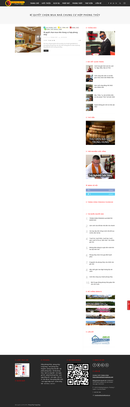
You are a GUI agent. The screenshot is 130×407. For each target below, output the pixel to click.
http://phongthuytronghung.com (103, 377)
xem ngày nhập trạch (48, 381)
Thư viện (89, 3)
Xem (46, 50)
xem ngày (53, 377)
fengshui (43, 368)
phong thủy (56, 364)
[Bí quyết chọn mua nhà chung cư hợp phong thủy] (28, 39)
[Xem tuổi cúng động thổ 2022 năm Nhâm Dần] (89, 88)
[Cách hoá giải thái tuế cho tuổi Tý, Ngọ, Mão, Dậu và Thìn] (89, 68)
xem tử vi (52, 383)
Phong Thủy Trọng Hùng (34, 405)
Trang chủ (34, 3)
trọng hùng (44, 366)
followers (111, 190)
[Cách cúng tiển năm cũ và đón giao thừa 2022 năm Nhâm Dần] (89, 78)
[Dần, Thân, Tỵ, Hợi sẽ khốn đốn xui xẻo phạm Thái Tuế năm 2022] (89, 97)
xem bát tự (46, 383)
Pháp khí (66, 3)
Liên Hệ (98, 3)
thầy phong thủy (46, 364)
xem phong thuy (53, 366)
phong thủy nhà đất (53, 368)
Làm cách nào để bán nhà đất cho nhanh (102, 225)
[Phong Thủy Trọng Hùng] (15, 3)
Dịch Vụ (56, 3)
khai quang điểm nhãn (56, 379)
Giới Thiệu (46, 3)
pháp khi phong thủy (52, 375)
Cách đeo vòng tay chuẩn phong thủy (101, 277)
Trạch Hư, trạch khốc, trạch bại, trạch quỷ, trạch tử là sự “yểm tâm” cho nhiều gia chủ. (101, 240)
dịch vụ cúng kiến (50, 373)
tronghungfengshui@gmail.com (102, 395)
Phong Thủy (77, 3)
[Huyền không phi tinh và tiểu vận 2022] (89, 107)
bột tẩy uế (46, 379)
